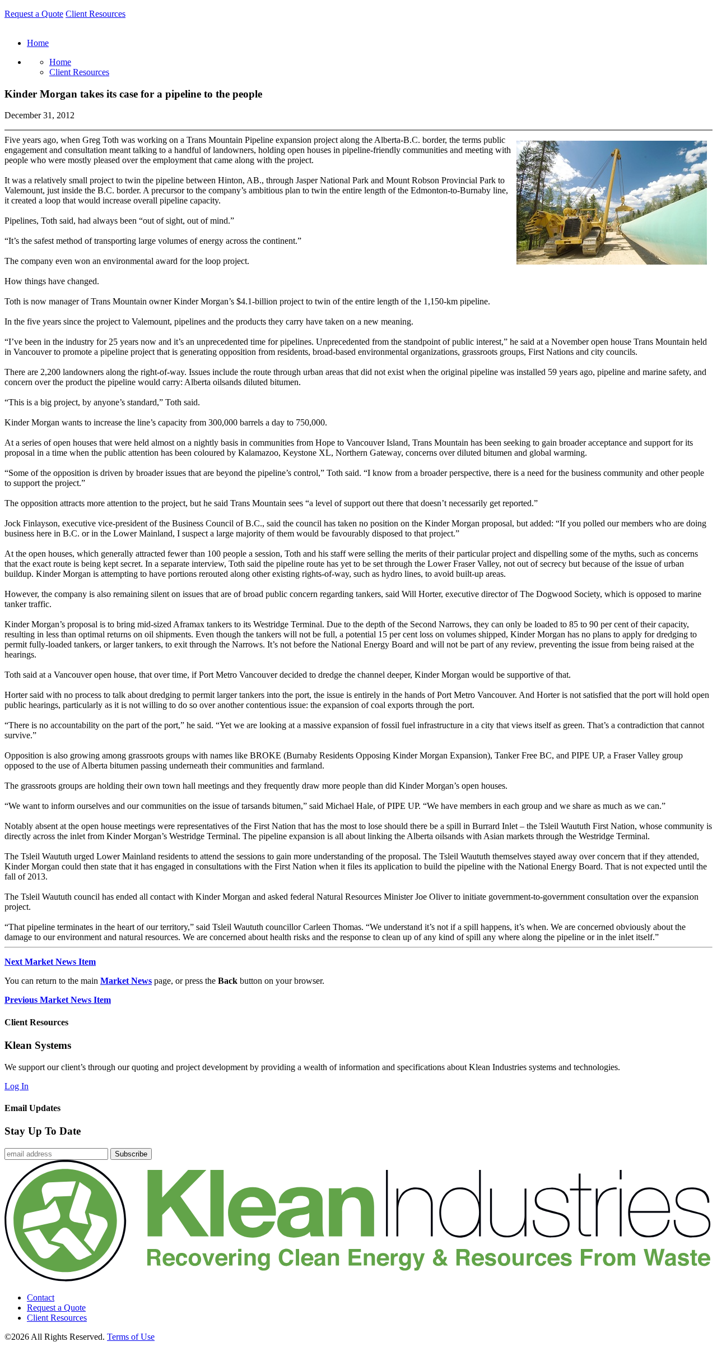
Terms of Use (131, 1336)
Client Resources (95, 13)
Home (60, 62)
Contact (40, 1297)
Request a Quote (33, 13)
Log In (16, 1086)
